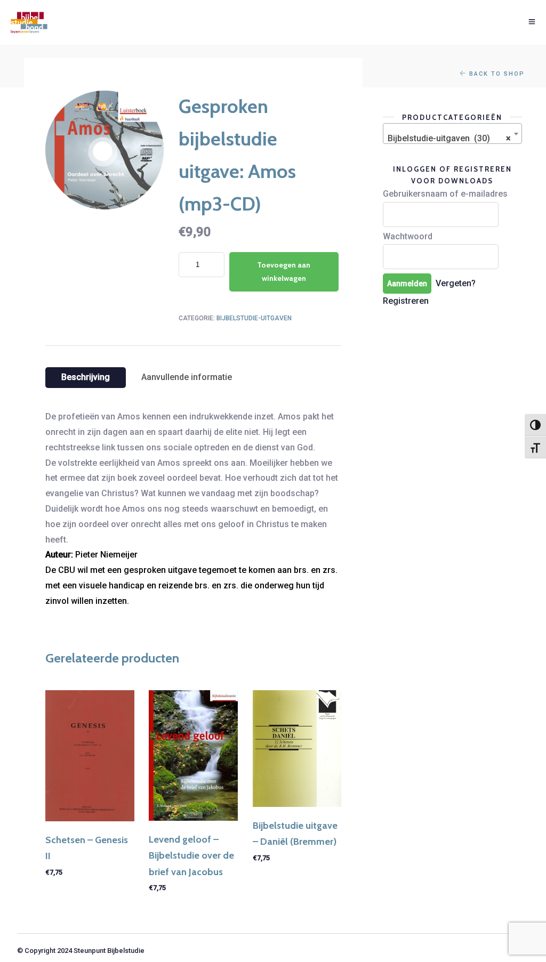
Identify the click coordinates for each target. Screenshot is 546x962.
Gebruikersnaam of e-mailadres (445, 194)
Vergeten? (456, 283)
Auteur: (59, 554)
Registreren (406, 301)
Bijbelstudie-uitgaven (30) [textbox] (449, 138)
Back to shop (496, 73)
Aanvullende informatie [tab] (186, 377)
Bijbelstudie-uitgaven (254, 318)
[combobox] (452, 133)
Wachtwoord (407, 236)
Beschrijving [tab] (85, 377)
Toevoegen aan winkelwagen (283, 271)
